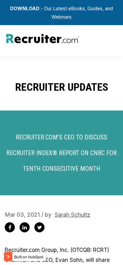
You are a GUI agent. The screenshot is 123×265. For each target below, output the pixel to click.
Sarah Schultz (72, 214)
